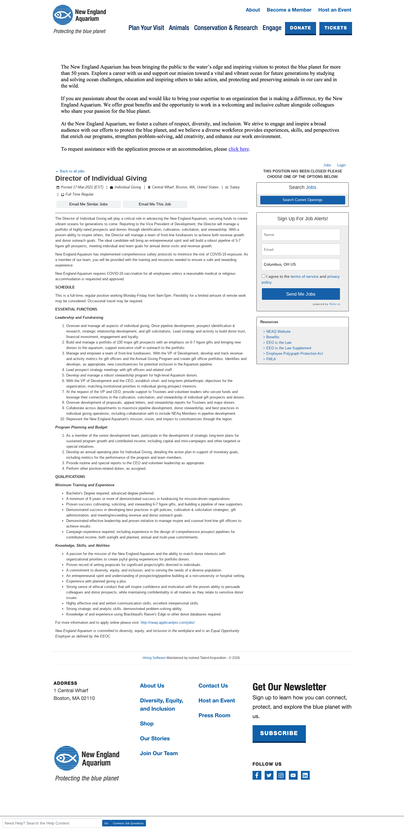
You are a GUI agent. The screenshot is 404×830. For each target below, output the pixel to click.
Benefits (273, 337)
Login (341, 165)
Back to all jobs (72, 171)
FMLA (271, 359)
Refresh (255, 658)
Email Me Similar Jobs (88, 204)
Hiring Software (154, 658)
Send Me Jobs (301, 294)
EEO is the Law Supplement (288, 348)
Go (106, 823)
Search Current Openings (303, 200)
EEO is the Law (278, 342)
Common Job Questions (128, 823)
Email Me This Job (155, 204)
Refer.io (335, 304)
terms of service (305, 276)
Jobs (327, 165)
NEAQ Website (278, 331)
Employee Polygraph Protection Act (294, 353)
